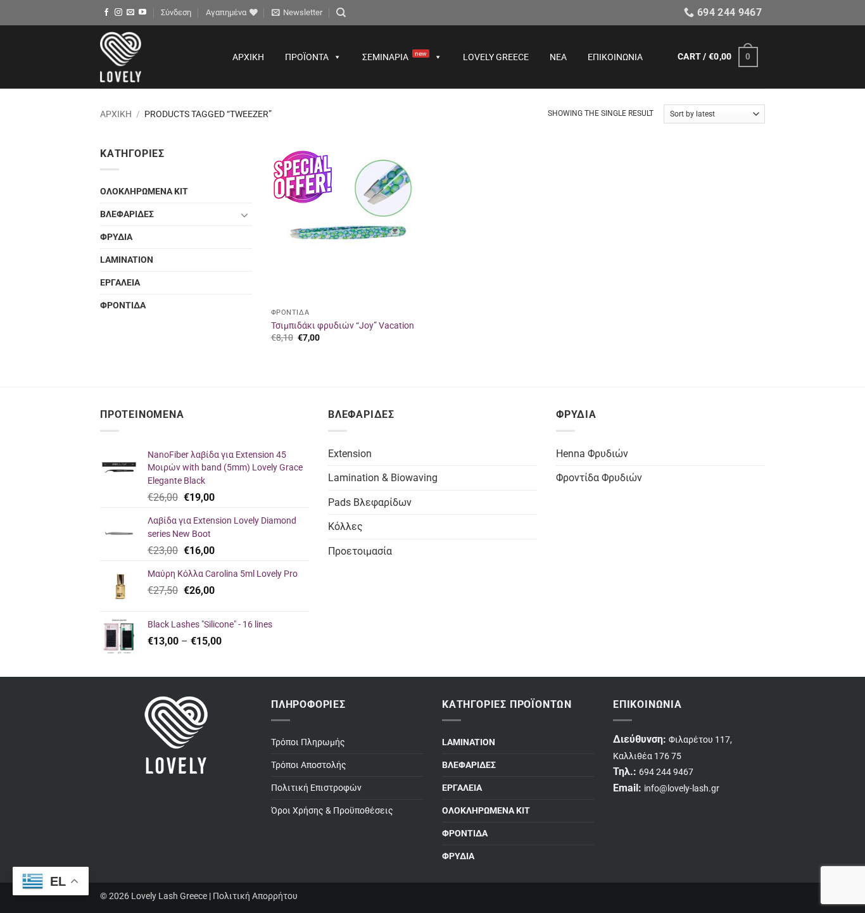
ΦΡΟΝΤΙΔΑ (123, 305)
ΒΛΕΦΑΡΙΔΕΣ (127, 214)
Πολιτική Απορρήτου (255, 896)
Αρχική (248, 57)
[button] (176, 12)
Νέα (558, 57)
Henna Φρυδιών (592, 454)
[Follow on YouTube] (142, 12)
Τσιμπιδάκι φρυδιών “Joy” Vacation (342, 325)
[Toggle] (244, 214)
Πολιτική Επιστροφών (316, 788)
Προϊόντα (307, 57)
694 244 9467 (666, 772)
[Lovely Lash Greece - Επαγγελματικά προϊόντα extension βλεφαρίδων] (154, 57)
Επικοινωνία (615, 57)
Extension (350, 454)
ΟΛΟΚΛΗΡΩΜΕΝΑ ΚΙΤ (144, 191)
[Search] (341, 13)
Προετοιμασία (360, 551)
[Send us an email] (130, 12)
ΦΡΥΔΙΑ (116, 237)
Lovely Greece (496, 57)
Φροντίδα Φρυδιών (599, 478)
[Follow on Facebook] (106, 12)
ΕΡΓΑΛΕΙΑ (120, 282)
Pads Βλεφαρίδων (370, 502)
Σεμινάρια (394, 56)
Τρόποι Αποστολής (308, 765)
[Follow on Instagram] (118, 12)
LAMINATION (126, 260)
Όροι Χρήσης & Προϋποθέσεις (332, 810)
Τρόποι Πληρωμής (308, 742)
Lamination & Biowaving (383, 478)
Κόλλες (345, 526)
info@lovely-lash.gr (681, 788)
